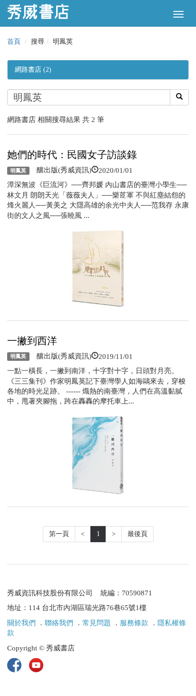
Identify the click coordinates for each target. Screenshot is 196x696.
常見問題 (96, 623)
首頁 (13, 41)
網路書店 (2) (33, 69)
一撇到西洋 (32, 341)
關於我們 (21, 623)
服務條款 (134, 623)
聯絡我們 (59, 623)
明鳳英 (18, 170)
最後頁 (137, 533)
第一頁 (59, 533)
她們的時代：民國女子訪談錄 (72, 154)
